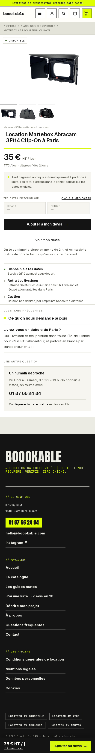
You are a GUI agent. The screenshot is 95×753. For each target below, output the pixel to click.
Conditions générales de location (35, 659)
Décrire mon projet (22, 606)
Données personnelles (25, 678)
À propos (14, 615)
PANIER (87, 13)
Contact (12, 634)
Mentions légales (21, 669)
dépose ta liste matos (31, 404)
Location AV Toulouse (25, 725)
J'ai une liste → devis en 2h (29, 596)
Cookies (13, 688)
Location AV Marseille (26, 716)
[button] (63, 13)
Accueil (12, 567)
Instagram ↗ (16, 542)
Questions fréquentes (25, 625)
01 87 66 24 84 (24, 522)
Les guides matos (21, 586)
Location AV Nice (65, 716)
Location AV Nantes (66, 725)
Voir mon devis (47, 240)
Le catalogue (17, 577)
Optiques (12, 26)
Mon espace (52, 13)
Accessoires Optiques (39, 26)
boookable (13, 13)
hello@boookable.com (25, 533)
